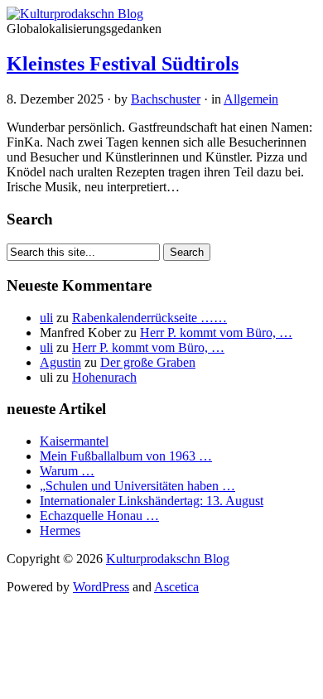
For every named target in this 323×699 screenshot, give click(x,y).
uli (46, 318)
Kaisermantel (74, 441)
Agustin (60, 362)
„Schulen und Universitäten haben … (137, 486)
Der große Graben (147, 362)
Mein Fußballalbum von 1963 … (126, 456)
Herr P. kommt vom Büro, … (216, 332)
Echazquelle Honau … (99, 516)
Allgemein (251, 99)
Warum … (67, 471)
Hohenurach (104, 377)
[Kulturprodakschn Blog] (75, 14)
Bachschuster (165, 99)
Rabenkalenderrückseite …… (149, 318)
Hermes (60, 530)
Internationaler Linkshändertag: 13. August (151, 501)
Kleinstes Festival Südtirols (123, 64)
